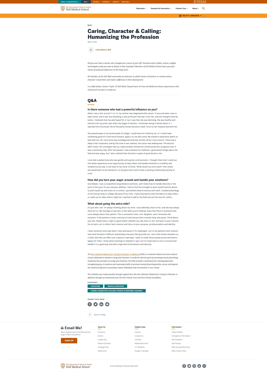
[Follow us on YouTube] (199, 366)
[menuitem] (203, 8)
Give (85, 2)
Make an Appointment (69, 2)
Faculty (96, 2)
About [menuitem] (194, 8)
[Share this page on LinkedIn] (101, 304)
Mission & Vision (104, 343)
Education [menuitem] (140, 8)
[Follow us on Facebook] (184, 366)
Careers (138, 332)
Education (95, 286)
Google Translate (141, 351)
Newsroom (102, 351)
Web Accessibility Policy (181, 347)
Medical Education (116, 286)
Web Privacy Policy (179, 351)
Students (105, 2)
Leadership (102, 339)
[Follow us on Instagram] (194, 366)
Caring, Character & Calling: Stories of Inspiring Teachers (116, 291)
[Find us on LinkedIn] (204, 366)
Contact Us (139, 336)
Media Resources (141, 343)
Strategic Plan (103, 347)
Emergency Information (181, 336)
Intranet (138, 339)
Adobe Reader (177, 332)
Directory (125, 2)
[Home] (76, 8)
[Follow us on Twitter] (189, 366)
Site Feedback (177, 339)
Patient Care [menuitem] (181, 8)
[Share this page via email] (107, 304)
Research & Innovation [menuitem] (160, 8)
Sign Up (69, 340)
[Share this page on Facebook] (90, 304)
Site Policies (176, 343)
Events (100, 336)
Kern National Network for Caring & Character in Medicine (115, 254)
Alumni (115, 2)
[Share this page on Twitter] (95, 304)
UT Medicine (140, 347)
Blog (90, 25)
